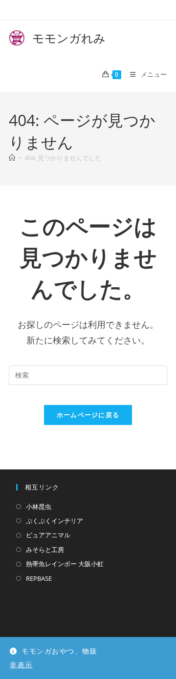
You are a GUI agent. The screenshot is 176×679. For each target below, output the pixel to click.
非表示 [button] (21, 664)
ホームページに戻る (88, 414)
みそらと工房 (45, 549)
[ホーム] (12, 157)
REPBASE (39, 578)
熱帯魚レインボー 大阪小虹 (65, 563)
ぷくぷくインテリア (54, 520)
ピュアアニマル (48, 534)
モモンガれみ (57, 38)
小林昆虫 (38, 506)
